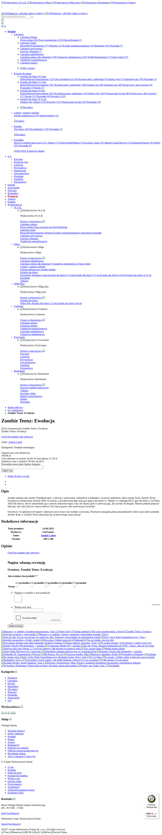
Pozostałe (116, 45)
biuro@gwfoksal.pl (11, 824)
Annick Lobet (15, 442)
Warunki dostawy (16, 730)
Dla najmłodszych (66, 79)
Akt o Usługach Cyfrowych (21, 756)
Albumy (53, 142)
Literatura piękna (28, 224)
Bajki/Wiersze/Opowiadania (37, 79)
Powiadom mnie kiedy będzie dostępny (20, 464)
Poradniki (25, 278)
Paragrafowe (26, 368)
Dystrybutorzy (15, 784)
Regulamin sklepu (17, 753)
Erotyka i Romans (31, 51)
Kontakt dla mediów (18, 775)
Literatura (12, 680)
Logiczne (25, 356)
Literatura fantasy (29, 325)
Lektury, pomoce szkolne (32, 266)
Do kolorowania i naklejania (70, 93)
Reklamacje (13, 745)
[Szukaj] (32, 17)
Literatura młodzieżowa (32, 261)
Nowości (12, 692)
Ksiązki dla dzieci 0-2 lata (61, 275)
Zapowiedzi (13, 697)
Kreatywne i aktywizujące (137, 85)
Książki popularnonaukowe (78, 45)
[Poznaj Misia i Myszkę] (26, 107)
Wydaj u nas (14, 778)
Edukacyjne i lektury (33, 102)
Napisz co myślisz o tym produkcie (32, 592)
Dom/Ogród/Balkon (71, 142)
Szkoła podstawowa (26, 115)
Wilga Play (26, 303)
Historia (55, 45)
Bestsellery (13, 686)
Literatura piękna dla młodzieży (38, 57)
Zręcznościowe (27, 362)
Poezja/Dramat (72, 40)
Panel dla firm (15, 772)
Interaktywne (134, 79)
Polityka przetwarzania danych (23, 750)
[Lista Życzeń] (2, 23)
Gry (10, 700)
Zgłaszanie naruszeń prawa (21, 790)
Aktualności (14, 787)
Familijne (25, 365)
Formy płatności (16, 733)
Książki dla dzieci (29, 272)
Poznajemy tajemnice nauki (34, 275)
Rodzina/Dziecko (142, 142)
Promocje (12, 678)
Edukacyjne (116, 79)
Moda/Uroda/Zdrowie (118, 142)
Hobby (23, 399)
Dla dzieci (21, 129)
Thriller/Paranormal (98, 57)
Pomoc (11, 739)
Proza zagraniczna (50, 40)
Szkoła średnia (49, 115)
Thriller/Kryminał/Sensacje (33, 241)
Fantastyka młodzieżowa (72, 57)
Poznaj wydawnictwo (31, 221)
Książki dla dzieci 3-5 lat (87, 275)
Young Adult (119, 57)
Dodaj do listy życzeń (18, 476)
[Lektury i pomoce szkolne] (19, 121)
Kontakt (12, 736)
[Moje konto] (2, 19)
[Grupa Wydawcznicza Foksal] (44, 13)
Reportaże (101, 45)
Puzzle (39, 87)
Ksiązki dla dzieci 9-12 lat (138, 275)
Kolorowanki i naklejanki (92, 79)
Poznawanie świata (118, 93)
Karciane (24, 354)
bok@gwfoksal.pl (10, 813)
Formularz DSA (16, 792)
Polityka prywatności (18, 748)
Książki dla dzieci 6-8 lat (112, 275)
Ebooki (11, 683)
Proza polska (29, 40)
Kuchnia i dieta (94, 142)
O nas (10, 767)
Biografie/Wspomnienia (34, 45)
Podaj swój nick (22, 607)
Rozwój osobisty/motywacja (30, 142)
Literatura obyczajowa (31, 235)
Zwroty (11, 742)
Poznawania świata (74, 102)
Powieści (57, 96)
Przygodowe (26, 359)
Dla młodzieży (39, 129)
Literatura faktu (28, 230)
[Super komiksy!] (20, 134)
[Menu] (157, 795)
